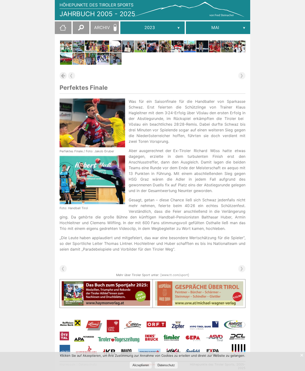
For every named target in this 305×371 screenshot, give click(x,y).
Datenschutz (166, 365)
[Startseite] (60, 29)
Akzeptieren (140, 365)
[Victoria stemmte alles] (227, 46)
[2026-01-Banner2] (199, 284)
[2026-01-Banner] (106, 284)
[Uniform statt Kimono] (153, 46)
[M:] (218, 27)
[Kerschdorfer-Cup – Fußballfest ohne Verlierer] (66, 59)
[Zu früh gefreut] (91, 46)
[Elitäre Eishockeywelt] (103, 59)
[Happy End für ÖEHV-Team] (177, 46)
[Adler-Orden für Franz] (128, 46)
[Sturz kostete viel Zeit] (165, 46)
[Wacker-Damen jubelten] (140, 46)
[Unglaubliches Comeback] (78, 46)
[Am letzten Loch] (91, 59)
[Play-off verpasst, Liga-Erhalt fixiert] (66, 46)
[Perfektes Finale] (103, 46)
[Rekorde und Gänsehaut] (116, 46)
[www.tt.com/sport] (174, 275)
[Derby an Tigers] (116, 59)
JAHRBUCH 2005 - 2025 (97, 14)
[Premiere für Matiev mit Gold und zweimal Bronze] (202, 46)
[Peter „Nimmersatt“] (215, 46)
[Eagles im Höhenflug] (78, 59)
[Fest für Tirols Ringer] (190, 46)
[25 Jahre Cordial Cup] (239, 46)
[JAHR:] (152, 27)
